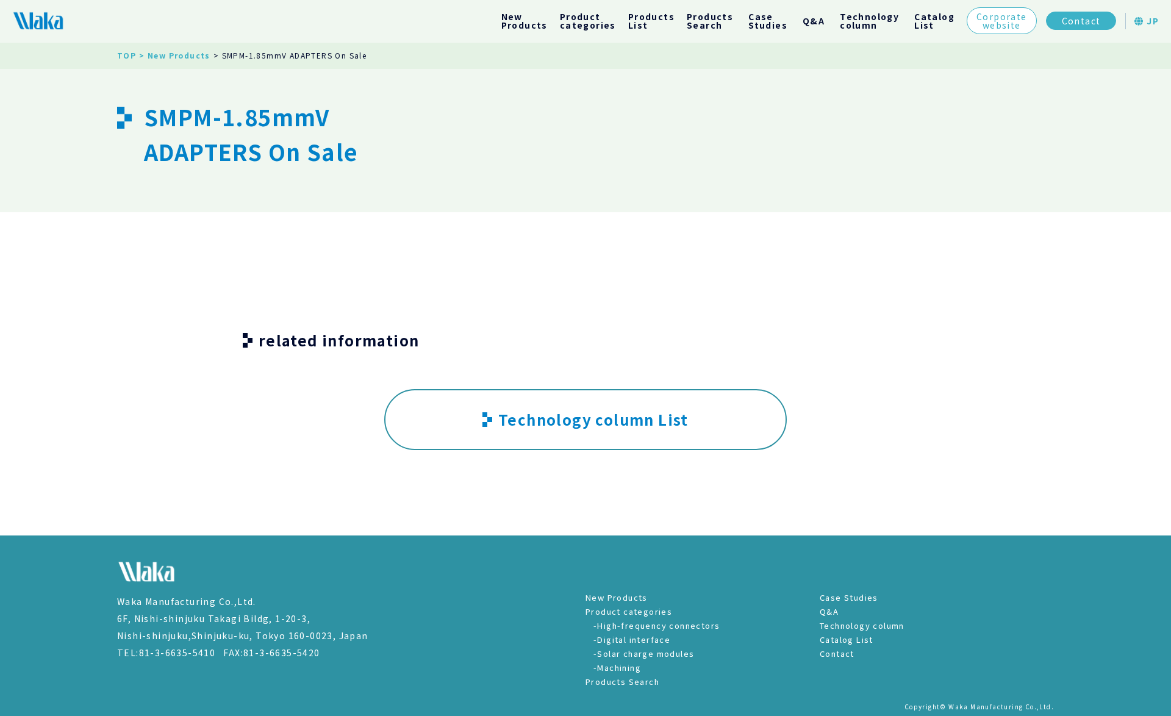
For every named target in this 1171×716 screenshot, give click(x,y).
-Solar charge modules (643, 653)
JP (1151, 21)
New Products (617, 597)
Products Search (622, 681)
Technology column (862, 625)
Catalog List (846, 639)
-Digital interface (631, 639)
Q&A (814, 21)
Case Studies (849, 597)
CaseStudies (767, 20)
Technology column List (593, 419)
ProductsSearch (710, 20)
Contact (1081, 21)
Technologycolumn (869, 20)
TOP (126, 55)
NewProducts (524, 20)
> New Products (174, 55)
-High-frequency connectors (656, 625)
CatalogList (934, 20)
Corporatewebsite (1001, 20)
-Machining (617, 667)
